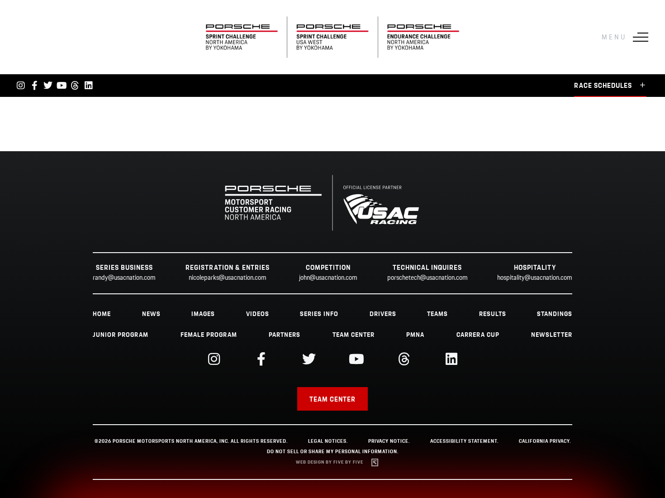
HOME (102, 314)
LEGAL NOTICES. (328, 441)
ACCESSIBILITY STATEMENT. (464, 441)
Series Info (319, 314)
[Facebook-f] (34, 85)
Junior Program (120, 335)
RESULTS (492, 314)
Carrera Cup (477, 335)
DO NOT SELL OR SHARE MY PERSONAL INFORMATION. (333, 451)
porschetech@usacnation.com (427, 278)
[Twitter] (47, 85)
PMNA (415, 335)
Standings (554, 314)
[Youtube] (61, 85)
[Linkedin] (88, 85)
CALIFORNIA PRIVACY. (545, 441)
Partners (284, 335)
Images (203, 314)
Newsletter (551, 335)
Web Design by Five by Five (329, 462)
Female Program (208, 335)
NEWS (151, 314)
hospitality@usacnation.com (534, 278)
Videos (257, 314)
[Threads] (75, 85)
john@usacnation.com (328, 278)
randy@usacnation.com (124, 278)
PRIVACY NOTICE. (389, 441)
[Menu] (640, 37)
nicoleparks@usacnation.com (227, 278)
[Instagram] (20, 85)
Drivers (383, 314)
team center (353, 335)
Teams (437, 314)
